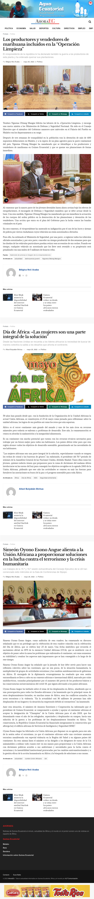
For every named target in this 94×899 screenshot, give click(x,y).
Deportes (43, 28)
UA (46, 758)
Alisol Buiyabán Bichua (14, 349)
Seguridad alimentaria (48, 478)
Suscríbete (17, 875)
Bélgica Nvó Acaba (12, 61)
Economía (21, 28)
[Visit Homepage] (45, 21)
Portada (5, 34)
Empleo (81, 28)
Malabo (6, 844)
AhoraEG (11, 878)
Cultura (56, 28)
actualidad (18, 259)
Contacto (6, 875)
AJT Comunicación (71, 878)
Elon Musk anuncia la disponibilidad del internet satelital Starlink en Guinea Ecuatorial (21, 303)
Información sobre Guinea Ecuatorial (18, 855)
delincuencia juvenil (32, 259)
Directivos (69, 28)
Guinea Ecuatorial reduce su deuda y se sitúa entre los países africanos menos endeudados (50, 303)
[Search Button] (90, 21)
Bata (5, 847)
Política (9, 28)
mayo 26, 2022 (29, 61)
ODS (35, 478)
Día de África (26, 478)
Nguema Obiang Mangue (51, 259)
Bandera (6, 851)
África (17, 478)
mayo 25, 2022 (32, 349)
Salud (32, 28)
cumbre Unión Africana (33, 758)
